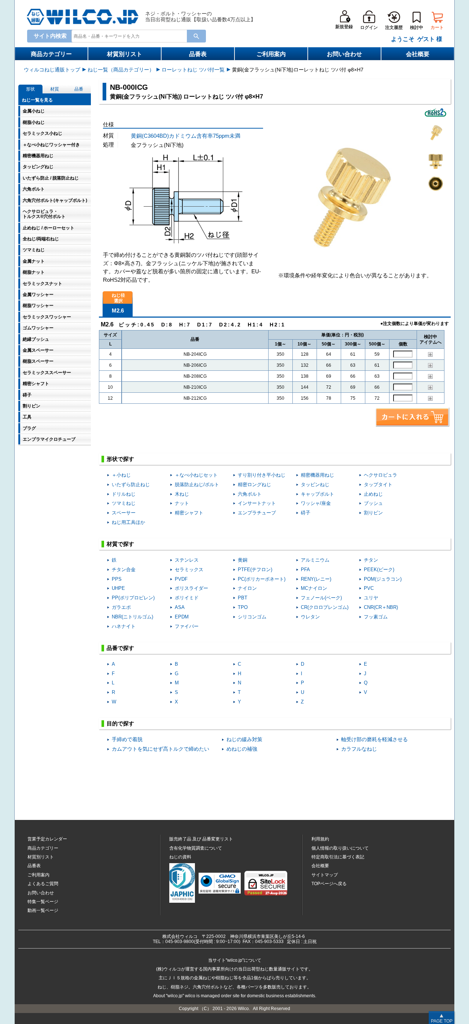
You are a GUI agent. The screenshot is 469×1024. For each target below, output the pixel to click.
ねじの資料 (180, 857)
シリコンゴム (252, 617)
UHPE (118, 588)
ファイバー (187, 626)
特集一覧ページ (42, 901)
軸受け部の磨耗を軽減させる (374, 739)
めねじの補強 (241, 749)
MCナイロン (314, 588)
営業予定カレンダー (47, 839)
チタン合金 (124, 569)
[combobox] (131, 35)
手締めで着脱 (127, 739)
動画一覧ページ (42, 910)
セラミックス (189, 569)
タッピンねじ (315, 484)
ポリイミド (187, 597)
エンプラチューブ (257, 512)
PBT (242, 597)
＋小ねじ (121, 475)
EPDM (182, 617)
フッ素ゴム (376, 617)
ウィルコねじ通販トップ (52, 70)
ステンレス (187, 560)
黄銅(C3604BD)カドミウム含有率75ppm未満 (185, 136)
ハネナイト (124, 626)
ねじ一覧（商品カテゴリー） (121, 70)
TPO (243, 607)
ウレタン (310, 617)
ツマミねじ (124, 503)
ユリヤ (371, 597)
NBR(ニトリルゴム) (132, 617)
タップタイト (378, 484)
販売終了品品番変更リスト (201, 839)
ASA (180, 607)
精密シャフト (189, 512)
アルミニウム (315, 560)
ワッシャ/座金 (316, 503)
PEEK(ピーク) (379, 569)
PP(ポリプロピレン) (133, 597)
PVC (369, 588)
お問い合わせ (344, 54)
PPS (117, 579)
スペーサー (124, 512)
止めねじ (373, 494)
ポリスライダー (191, 588)
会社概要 (417, 54)
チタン (371, 560)
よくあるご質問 (42, 883)
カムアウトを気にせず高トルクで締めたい (160, 749)
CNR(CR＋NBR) (381, 607)
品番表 (198, 54)
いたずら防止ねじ (131, 484)
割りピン (373, 512)
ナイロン (247, 588)
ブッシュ (373, 503)
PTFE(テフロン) (255, 569)
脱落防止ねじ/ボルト (197, 484)
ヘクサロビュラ (380, 475)
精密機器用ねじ (317, 475)
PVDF (181, 579)
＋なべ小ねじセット (196, 475)
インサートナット (257, 503)
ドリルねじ (124, 494)
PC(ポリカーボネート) (261, 579)
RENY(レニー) (316, 579)
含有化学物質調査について (195, 848)
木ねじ (182, 494)
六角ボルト (250, 494)
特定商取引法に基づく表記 (337, 857)
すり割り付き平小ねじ (261, 475)
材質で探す (120, 544)
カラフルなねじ (359, 749)
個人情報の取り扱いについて (340, 848)
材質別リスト (124, 54)
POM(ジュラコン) (383, 579)
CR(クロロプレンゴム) (324, 607)
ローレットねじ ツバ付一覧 (193, 70)
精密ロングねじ (254, 484)
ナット (182, 503)
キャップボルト (317, 494)
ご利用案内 (271, 54)
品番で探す (120, 648)
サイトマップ (324, 874)
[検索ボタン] (196, 36)
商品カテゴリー (51, 54)
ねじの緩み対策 (244, 739)
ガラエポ (121, 607)
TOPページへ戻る (329, 883)
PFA (305, 569)
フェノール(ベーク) (321, 597)
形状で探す (120, 459)
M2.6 (118, 310)
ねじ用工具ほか (128, 522)
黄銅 (242, 560)
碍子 (305, 512)
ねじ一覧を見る (37, 100)
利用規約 (320, 839)
